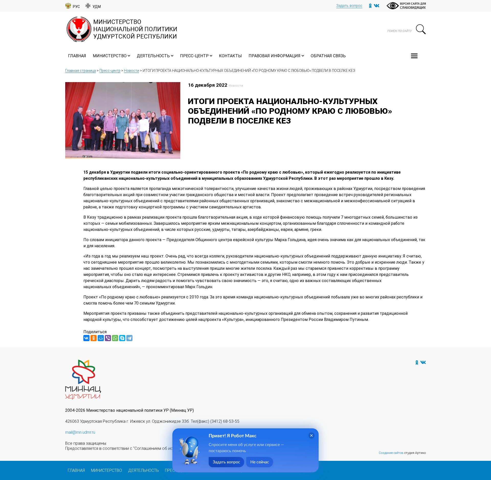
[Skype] (122, 338)
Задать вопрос (349, 6)
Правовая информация (274, 55)
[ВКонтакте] (86, 338)
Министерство (110, 55)
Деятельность (153, 55)
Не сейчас (259, 462)
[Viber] (108, 338)
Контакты (230, 55)
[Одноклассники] (94, 338)
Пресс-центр (194, 55)
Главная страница (80, 71)
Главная (77, 55)
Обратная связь (328, 55)
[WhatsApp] (115, 338)
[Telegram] (129, 338)
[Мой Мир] (101, 338)
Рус (76, 7)
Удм (97, 7)
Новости (131, 71)
